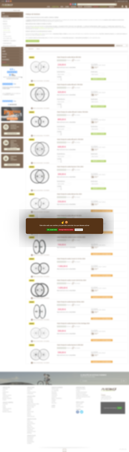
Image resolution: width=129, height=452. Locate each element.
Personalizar (78, 229)
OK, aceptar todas (52, 229)
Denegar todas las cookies (66, 229)
